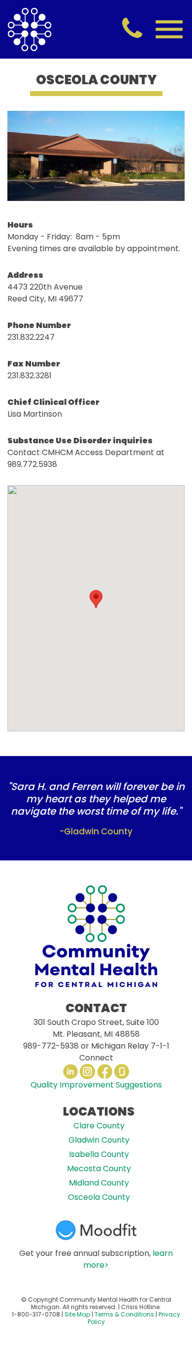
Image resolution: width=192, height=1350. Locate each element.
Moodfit (96, 1230)
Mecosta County (99, 1168)
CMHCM (29, 29)
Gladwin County (98, 1140)
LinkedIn (70, 1071)
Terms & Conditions (124, 1314)
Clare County (99, 1125)
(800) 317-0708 (132, 29)
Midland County (99, 1182)
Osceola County (99, 1197)
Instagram (87, 1071)
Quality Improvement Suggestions (96, 1084)
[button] (96, 599)
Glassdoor (121, 1071)
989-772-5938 (51, 1046)
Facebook (104, 1071)
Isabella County (99, 1154)
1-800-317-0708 (36, 1314)
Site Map (77, 1314)
